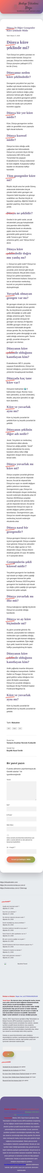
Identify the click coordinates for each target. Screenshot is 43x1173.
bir (9, 728)
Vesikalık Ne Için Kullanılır (11, 1067)
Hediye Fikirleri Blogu (28, 5)
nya (14, 728)
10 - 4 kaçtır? (11, 847)
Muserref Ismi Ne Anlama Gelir (12, 1080)
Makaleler (16, 723)
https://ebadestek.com (9, 882)
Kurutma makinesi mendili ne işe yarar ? (15, 928)
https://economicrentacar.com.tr (12, 885)
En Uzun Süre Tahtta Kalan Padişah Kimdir (16, 1074)
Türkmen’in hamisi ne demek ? (12, 950)
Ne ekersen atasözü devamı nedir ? (14, 917)
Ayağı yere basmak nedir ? (11, 906)
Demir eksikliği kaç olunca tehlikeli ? (14, 923)
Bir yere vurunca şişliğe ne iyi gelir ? (14, 939)
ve (20, 728)
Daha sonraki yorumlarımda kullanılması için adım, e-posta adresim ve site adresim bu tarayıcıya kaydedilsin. (20, 840)
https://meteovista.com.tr (9, 888)
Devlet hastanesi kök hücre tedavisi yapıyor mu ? (18, 944)
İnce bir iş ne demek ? (9, 912)
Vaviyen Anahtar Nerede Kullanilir (21, 743)
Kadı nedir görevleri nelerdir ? (12, 955)
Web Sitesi (10, 825)
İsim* (8, 805)
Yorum (9, 779)
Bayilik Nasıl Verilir (15, 751)
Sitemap (23, 888)
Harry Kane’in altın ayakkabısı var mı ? (14, 934)
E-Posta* (9, 815)
